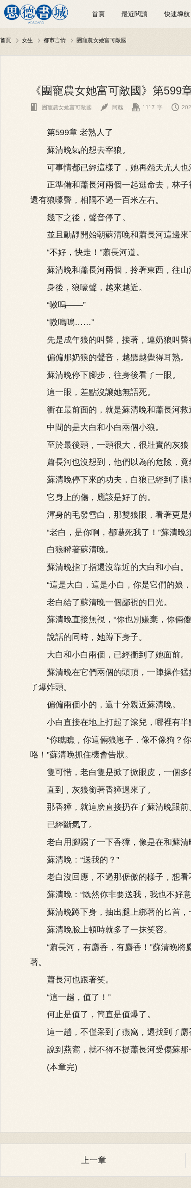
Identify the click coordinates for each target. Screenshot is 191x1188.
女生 (27, 40)
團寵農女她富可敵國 (101, 40)
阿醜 (112, 107)
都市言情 (55, 40)
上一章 (93, 1160)
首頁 (98, 14)
